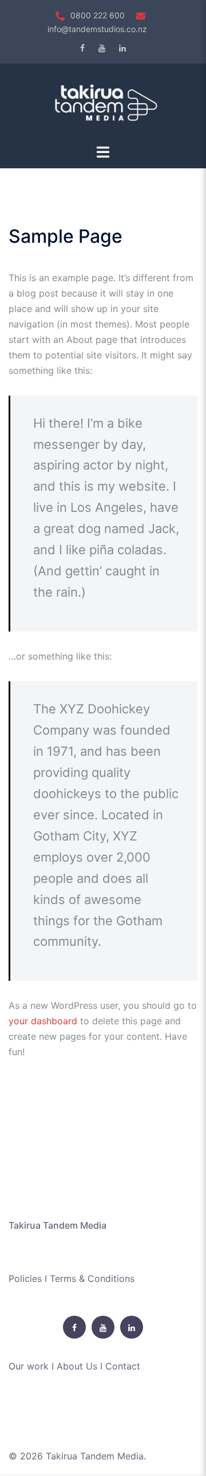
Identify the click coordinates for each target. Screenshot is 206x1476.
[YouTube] (102, 48)
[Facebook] (82, 48)
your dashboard (43, 1021)
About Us (77, 1366)
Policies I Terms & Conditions (71, 1278)
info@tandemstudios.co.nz (97, 29)
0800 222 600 (97, 15)
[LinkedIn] (122, 48)
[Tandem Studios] (103, 102)
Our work (29, 1366)
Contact (122, 1366)
